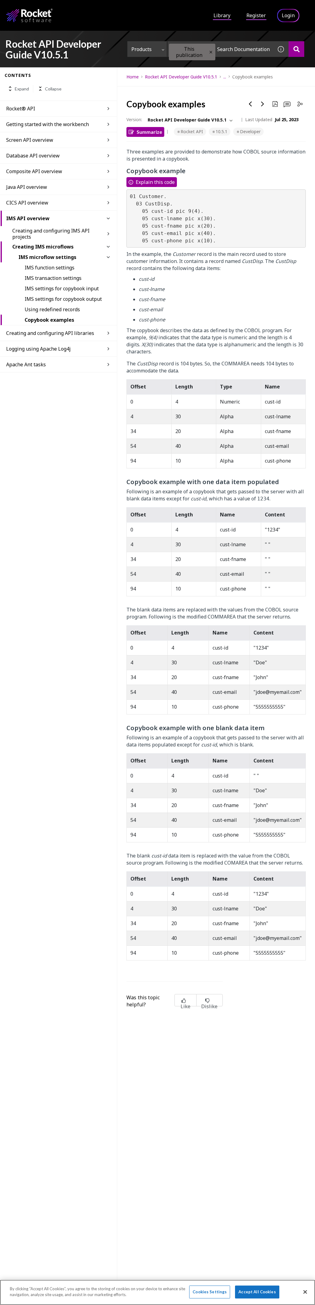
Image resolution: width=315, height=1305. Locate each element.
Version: (134, 119)
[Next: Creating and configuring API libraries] (263, 104)
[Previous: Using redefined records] (250, 104)
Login (288, 15)
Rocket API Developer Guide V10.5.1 (181, 76)
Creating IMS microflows (43, 246)
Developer (250, 131)
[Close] (305, 1292)
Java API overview (26, 187)
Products (141, 49)
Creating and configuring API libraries (50, 333)
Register (256, 15)
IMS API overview (28, 218)
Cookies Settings (210, 1291)
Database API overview (33, 155)
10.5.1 (221, 131)
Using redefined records (52, 309)
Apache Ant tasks (26, 364)
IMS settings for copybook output (63, 299)
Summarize (149, 132)
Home (132, 76)
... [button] (224, 76)
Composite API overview (34, 171)
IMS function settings (49, 267)
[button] (211, 52)
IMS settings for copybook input (62, 288)
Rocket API (192, 131)
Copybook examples (49, 319)
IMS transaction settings (53, 278)
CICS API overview (27, 202)
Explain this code (155, 182)
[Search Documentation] (296, 49)
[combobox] (220, 49)
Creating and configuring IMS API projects (51, 234)
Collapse (53, 88)
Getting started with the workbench (47, 124)
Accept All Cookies (257, 1291)
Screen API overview (29, 140)
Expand (22, 88)
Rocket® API (20, 108)
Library (221, 15)
